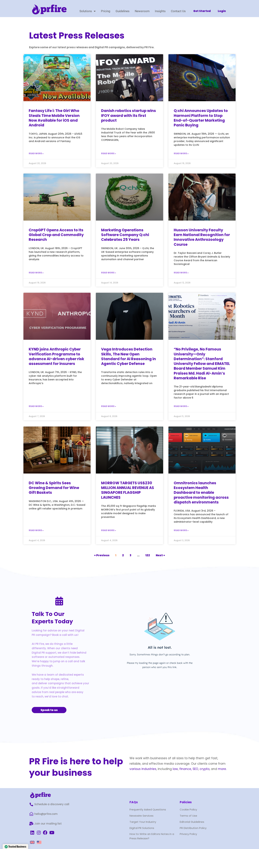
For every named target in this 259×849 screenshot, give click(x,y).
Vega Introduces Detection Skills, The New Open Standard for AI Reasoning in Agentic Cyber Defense (128, 356)
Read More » (36, 153)
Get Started (202, 11)
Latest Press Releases (76, 35)
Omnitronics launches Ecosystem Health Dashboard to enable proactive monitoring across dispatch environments (201, 492)
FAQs (134, 802)
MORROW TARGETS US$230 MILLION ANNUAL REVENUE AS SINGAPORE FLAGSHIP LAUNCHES (127, 490)
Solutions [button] (85, 11)
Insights (160, 11)
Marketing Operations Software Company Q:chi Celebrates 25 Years (125, 234)
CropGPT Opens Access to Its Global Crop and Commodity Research (56, 234)
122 (147, 555)
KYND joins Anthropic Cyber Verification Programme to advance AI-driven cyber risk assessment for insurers (56, 356)
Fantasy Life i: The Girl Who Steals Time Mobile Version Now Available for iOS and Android (54, 118)
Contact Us (178, 11)
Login (222, 11)
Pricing (105, 11)
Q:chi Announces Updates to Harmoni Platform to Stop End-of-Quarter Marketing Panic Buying (201, 118)
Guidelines (123, 11)
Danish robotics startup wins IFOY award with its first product (128, 115)
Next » (160, 555)
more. (222, 769)
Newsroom (142, 11)
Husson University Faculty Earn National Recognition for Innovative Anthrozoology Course (202, 237)
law (175, 769)
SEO (195, 769)
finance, (185, 769)
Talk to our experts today (52, 617)
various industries (143, 769)
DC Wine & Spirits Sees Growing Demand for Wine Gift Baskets (54, 487)
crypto (204, 769)
